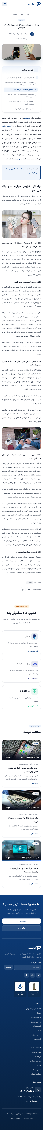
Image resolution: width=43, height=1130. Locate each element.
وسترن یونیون (36, 1022)
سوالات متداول (35, 1061)
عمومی (21, 20)
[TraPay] (34, 4)
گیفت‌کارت (37, 1039)
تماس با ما (21, 928)
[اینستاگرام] (32, 975)
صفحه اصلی (36, 1052)
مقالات (38, 1065)
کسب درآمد (6, 126)
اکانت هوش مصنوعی (33, 1009)
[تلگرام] (38, 975)
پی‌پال (39, 1013)
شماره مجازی (36, 1035)
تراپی (18, 158)
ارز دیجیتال (37, 1026)
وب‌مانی (38, 1030)
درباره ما (38, 1057)
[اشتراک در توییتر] (29, 589)
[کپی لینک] (23, 589)
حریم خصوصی (28, 1118)
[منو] (4, 4)
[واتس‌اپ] (26, 975)
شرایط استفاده (36, 1074)
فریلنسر (27, 118)
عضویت (23, 921)
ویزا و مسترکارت (35, 1017)
